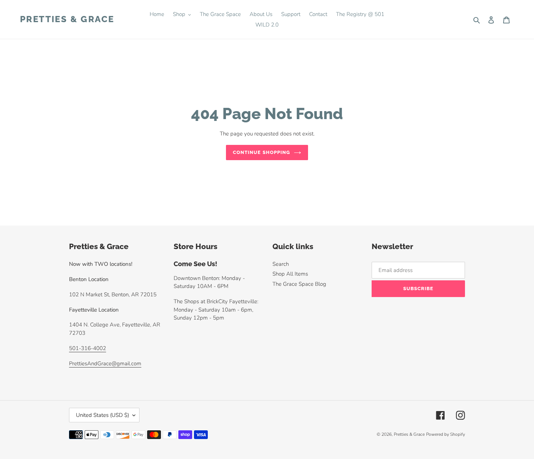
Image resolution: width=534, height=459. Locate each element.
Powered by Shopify (445, 434)
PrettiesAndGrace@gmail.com (105, 363)
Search (280, 264)
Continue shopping (261, 152)
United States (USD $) (102, 415)
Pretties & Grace (67, 19)
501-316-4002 (87, 348)
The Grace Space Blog (299, 284)
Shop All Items (290, 273)
